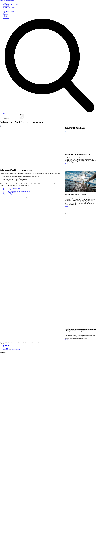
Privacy (5, 347)
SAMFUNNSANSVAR (9, 7)
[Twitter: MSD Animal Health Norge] (48, 452)
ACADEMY (6, 18)
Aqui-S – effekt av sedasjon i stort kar (12, 188)
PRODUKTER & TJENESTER (11, 4)
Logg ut (5, 15)
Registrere (5, 14)
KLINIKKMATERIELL (9, 11)
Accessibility (6, 349)
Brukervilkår (6, 345)
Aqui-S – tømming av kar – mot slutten (12, 193)
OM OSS (5, 3)
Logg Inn (5, 16)
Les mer (66, 163)
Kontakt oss (6, 9)
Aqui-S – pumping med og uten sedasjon (12, 189)
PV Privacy (5, 348)
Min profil (5, 12)
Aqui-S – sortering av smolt (9, 192)
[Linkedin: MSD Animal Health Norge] (48, 549)
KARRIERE (6, 6)
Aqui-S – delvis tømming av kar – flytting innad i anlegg (16, 191)
